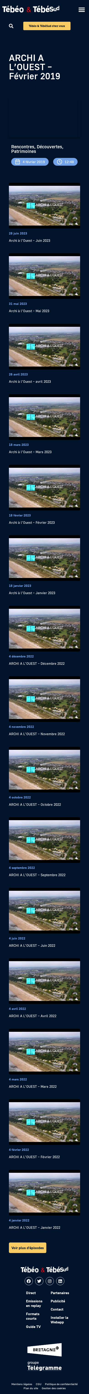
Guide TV (33, 1326)
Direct (31, 1292)
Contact (57, 1309)
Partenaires (60, 1292)
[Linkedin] (60, 1281)
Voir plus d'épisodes (27, 1247)
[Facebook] (29, 1281)
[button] (81, 10)
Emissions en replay (34, 1303)
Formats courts (32, 1316)
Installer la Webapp (59, 1319)
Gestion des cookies (54, 1388)
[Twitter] (39, 1281)
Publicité (58, 1301)
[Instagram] (50, 1281)
